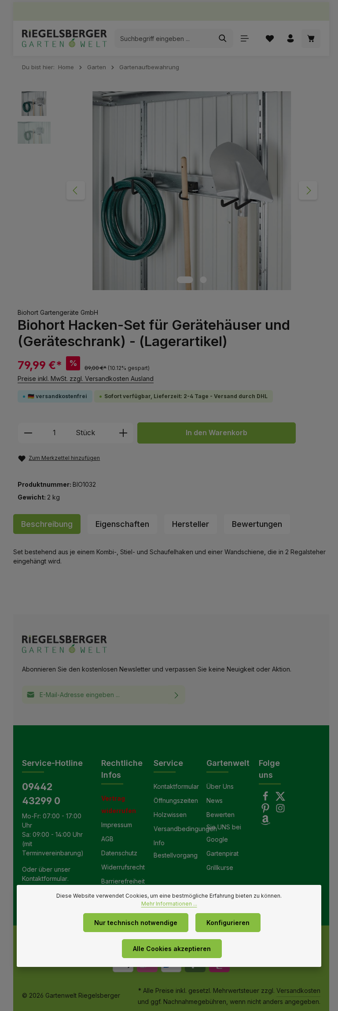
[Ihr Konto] (290, 38)
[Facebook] (266, 798)
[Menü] (244, 38)
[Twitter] (280, 798)
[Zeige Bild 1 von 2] (185, 279)
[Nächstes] (308, 190)
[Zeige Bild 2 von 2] (203, 279)
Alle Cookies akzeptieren (172, 948)
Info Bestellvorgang (176, 849)
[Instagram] (280, 810)
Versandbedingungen (185, 828)
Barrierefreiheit (123, 881)
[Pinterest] (266, 810)
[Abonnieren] (176, 694)
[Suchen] (223, 38)
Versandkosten (298, 990)
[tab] (47, 524)
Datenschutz (119, 853)
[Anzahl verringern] (28, 433)
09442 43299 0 (41, 793)
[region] (171, 190)
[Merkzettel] (269, 38)
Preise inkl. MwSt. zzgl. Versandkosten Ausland (86, 378)
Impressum (116, 824)
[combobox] (163, 38)
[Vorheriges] (75, 190)
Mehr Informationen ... (169, 903)
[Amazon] (265, 822)
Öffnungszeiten (176, 800)
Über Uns (220, 786)
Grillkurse (219, 867)
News (214, 800)
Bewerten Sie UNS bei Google (223, 827)
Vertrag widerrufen (118, 804)
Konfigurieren (228, 922)
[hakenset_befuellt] (191, 190)
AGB (107, 839)
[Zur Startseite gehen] (64, 38)
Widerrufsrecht (123, 867)
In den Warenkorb (216, 433)
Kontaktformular (44, 878)
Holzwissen (170, 814)
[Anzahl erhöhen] (123, 433)
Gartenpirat (222, 853)
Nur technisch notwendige (135, 922)
